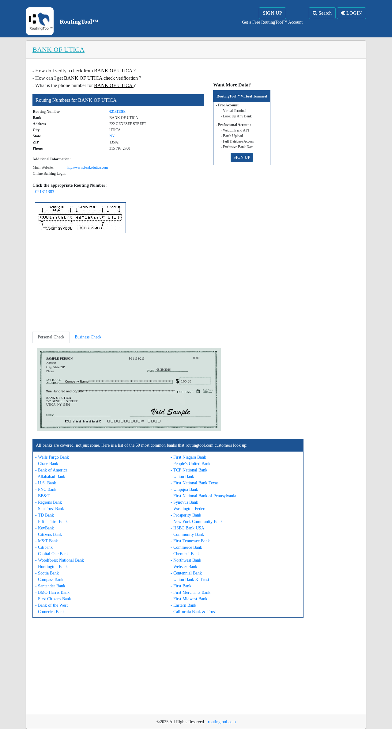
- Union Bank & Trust (190, 579)
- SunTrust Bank (49, 508)
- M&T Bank (46, 541)
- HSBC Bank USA (187, 528)
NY (112, 136)
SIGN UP (272, 13)
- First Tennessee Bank (190, 541)
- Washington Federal (189, 508)
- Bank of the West (51, 605)
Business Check (88, 337)
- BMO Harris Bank (52, 592)
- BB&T (42, 496)
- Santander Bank (50, 586)
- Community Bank (187, 534)
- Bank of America (51, 470)
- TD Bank (44, 515)
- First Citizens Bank (53, 599)
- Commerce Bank (186, 547)
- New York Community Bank (197, 521)
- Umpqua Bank (184, 489)
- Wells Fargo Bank (52, 457)
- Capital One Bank (52, 554)
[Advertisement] (167, 283)
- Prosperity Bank (186, 515)
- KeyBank (44, 528)
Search (324, 13)
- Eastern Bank (183, 605)
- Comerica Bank (50, 611)
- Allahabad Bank (50, 476)
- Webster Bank (184, 566)
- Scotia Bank (47, 573)
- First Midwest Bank (189, 599)
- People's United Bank (190, 463)
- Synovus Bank (184, 502)
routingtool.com (222, 721)
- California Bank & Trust (193, 611)
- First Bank (181, 586)
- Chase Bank (46, 463)
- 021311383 (43, 191)
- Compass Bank (49, 579)
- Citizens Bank (48, 534)
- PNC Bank (45, 489)
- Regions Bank (48, 502)
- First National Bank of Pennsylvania (203, 496)
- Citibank (44, 547)
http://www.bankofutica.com (87, 167)
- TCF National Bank (189, 470)
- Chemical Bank (185, 554)
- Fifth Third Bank (51, 521)
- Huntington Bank (51, 566)
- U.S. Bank (45, 483)
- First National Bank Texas (194, 483)
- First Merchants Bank (190, 592)
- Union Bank (182, 476)
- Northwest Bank (186, 560)
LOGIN (353, 13)
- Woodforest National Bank (59, 560)
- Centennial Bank (186, 573)
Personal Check (51, 337)
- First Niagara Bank (188, 457)
